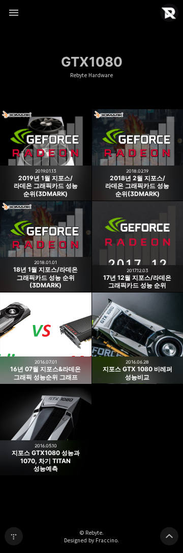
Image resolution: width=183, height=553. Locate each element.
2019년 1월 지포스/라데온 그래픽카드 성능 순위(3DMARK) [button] (46, 155)
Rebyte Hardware (91, 75)
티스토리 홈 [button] (14, 536)
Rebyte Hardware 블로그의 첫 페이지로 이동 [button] (91, 13)
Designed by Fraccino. (91, 540)
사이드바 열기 (14, 13)
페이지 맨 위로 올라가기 (169, 536)
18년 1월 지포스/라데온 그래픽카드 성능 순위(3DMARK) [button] (46, 246)
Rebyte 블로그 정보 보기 (169, 13)
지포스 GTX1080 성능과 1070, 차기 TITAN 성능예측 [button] (46, 430)
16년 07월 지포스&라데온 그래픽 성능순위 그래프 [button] (46, 338)
